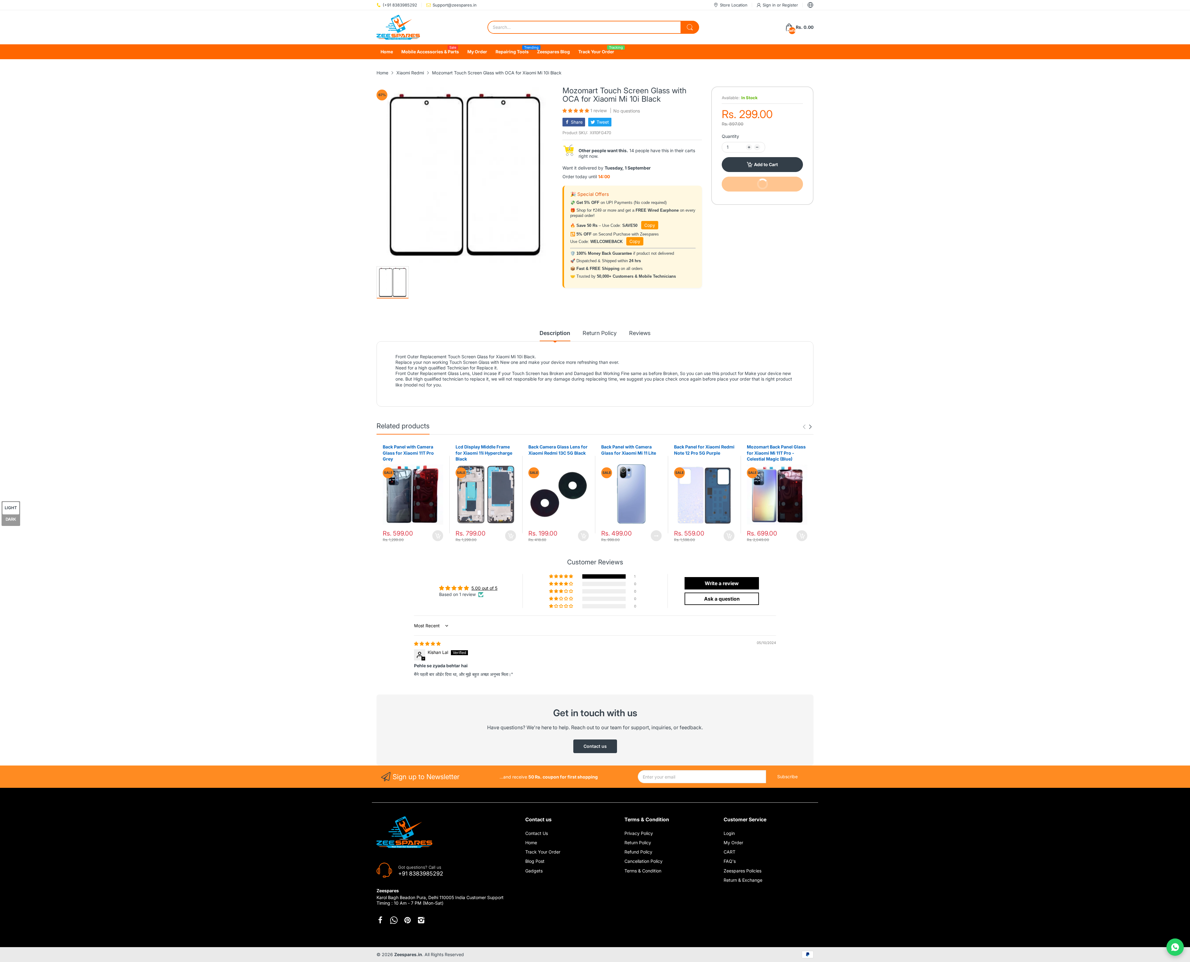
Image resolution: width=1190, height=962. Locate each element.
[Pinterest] (407, 920)
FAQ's (730, 861)
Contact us (595, 746)
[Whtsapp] (394, 920)
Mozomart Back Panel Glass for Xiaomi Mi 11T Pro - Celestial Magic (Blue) (776, 452)
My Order (733, 842)
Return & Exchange (743, 880)
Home (531, 842)
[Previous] (810, 426)
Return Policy (637, 842)
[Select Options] (656, 535)
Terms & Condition (642, 870)
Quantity (730, 136)
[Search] (690, 27)
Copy (649, 225)
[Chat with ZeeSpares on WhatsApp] (1175, 947)
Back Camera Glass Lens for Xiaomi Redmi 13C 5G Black (558, 450)
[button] (576, 110)
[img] (427, 643)
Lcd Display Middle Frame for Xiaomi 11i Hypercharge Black (484, 452)
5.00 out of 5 (484, 588)
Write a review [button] (722, 583)
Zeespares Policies (742, 870)
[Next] (804, 426)
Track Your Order (542, 851)
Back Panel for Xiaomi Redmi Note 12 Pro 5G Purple (704, 450)
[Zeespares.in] (398, 27)
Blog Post (534, 861)
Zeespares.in (408, 954)
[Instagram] (421, 920)
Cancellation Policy (643, 861)
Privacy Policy (638, 833)
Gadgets (534, 870)
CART (729, 851)
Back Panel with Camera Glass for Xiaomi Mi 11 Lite (628, 450)
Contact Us (536, 833)
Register (790, 4)
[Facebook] (380, 920)
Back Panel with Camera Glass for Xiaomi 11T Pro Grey (408, 452)
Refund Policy (638, 851)
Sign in (770, 4)
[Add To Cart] (437, 535)
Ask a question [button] (722, 599)
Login (729, 833)
